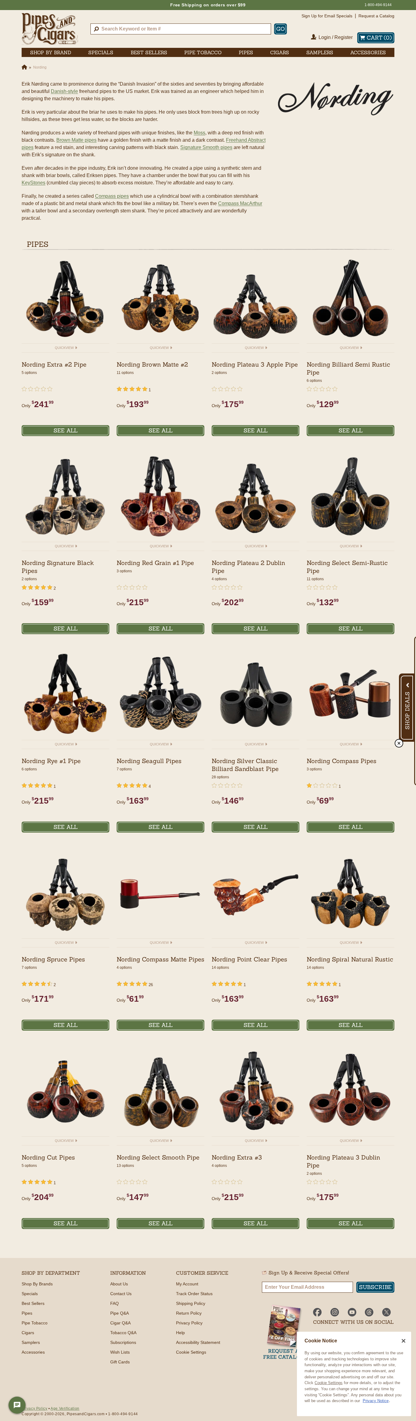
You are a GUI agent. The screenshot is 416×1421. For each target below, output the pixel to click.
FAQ (114, 1303)
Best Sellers (33, 1303)
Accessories (33, 1352)
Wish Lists (120, 1352)
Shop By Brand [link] (50, 52)
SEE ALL (66, 430)
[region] (354, 1374)
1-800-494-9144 (378, 5)
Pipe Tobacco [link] (203, 52)
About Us (119, 1283)
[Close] (403, 1341)
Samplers (31, 1342)
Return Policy (189, 1313)
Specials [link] (100, 52)
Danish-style (64, 91)
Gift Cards (120, 1361)
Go (280, 28)
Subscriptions (123, 1342)
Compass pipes (112, 196)
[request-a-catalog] (284, 1332)
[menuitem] (51, 52)
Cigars (28, 1332)
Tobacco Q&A (123, 1332)
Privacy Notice (376, 1400)
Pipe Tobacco (35, 1322)
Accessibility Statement (198, 1342)
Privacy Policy (189, 1322)
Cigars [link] (279, 52)
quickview (65, 348)
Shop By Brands (37, 1283)
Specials (30, 1293)
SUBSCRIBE (375, 1287)
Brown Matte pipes (76, 140)
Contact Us (121, 1293)
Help (180, 1332)
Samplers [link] (319, 52)
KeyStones (33, 182)
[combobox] (180, 28)
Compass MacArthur (240, 203)
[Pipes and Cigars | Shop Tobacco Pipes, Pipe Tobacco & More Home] (50, 29)
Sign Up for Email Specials (326, 15)
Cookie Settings (329, 1382)
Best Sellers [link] (149, 52)
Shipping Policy (190, 1303)
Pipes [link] (246, 52)
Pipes (27, 1313)
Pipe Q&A (119, 1313)
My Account (187, 1283)
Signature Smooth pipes (206, 147)
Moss (199, 132)
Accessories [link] (368, 52)
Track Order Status (194, 1293)
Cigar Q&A (120, 1322)
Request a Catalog (376, 15)
